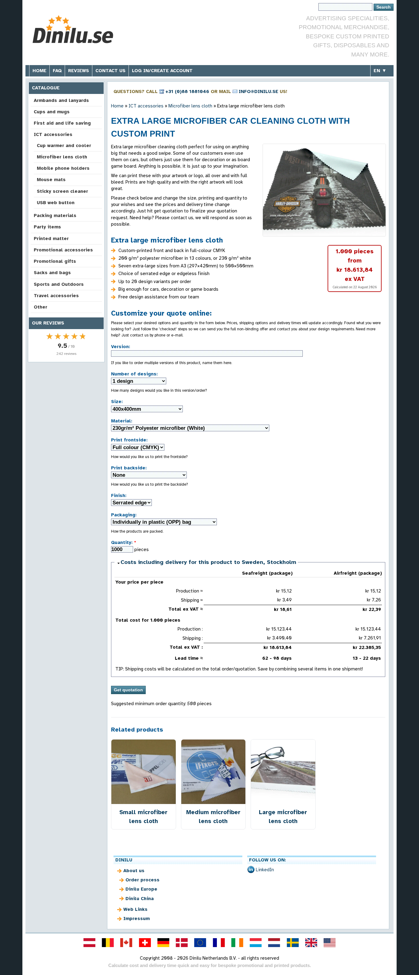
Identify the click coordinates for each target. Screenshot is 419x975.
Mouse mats (51, 179)
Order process (142, 880)
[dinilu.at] (89, 942)
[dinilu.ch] (144, 942)
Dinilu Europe (141, 889)
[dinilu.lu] (255, 942)
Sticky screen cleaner (62, 191)
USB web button (56, 202)
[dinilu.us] (329, 942)
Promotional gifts (55, 261)
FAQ (57, 70)
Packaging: (123, 515)
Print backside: (129, 468)
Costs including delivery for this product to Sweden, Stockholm (208, 562)
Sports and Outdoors (59, 284)
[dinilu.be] (108, 942)
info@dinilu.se (258, 91)
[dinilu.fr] (218, 942)
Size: (117, 401)
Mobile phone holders (63, 168)
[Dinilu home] (75, 29)
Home (39, 70)
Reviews (78, 70)
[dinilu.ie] (237, 942)
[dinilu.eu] (200, 942)
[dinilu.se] (292, 942)
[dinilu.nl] (274, 942)
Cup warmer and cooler (64, 145)
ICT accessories (53, 134)
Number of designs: (134, 374)
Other (40, 307)
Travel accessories (56, 295)
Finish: (118, 495)
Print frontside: (129, 440)
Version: (120, 346)
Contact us (110, 70)
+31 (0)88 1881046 (187, 91)
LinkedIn (265, 869)
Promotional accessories (63, 250)
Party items (47, 227)
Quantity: (123, 542)
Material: (121, 421)
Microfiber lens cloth (62, 157)
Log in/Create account (162, 70)
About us (133, 870)
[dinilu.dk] (181, 942)
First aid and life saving (62, 123)
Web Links (135, 909)
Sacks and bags (52, 272)
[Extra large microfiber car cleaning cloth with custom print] (324, 190)
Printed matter (51, 238)
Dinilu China (139, 898)
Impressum (136, 918)
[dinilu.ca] (126, 942)
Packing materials (55, 215)
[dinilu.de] (163, 942)
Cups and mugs (52, 112)
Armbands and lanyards (61, 100)
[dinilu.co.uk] (311, 942)
